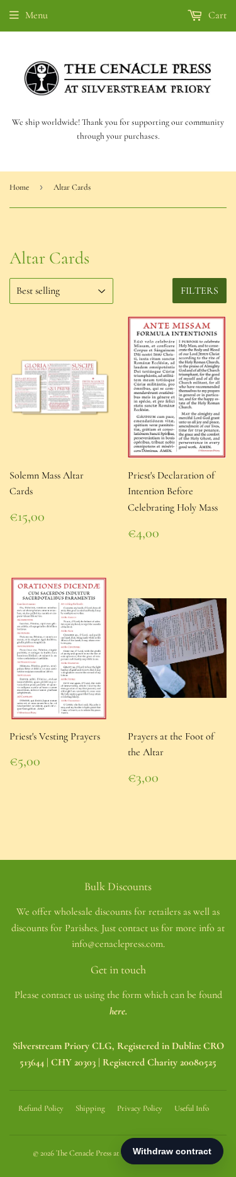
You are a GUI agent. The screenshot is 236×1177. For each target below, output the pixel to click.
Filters (199, 290)
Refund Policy (41, 1108)
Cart (216, 15)
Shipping (90, 1108)
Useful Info (191, 1108)
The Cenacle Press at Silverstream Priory (119, 1153)
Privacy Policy (139, 1108)
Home (19, 187)
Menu (36, 15)
